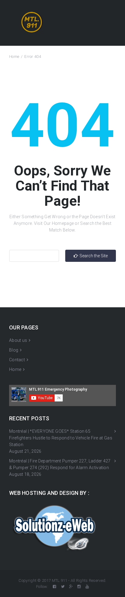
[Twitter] (63, 586)
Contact (17, 359)
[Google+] (71, 586)
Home (14, 56)
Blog (13, 350)
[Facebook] (54, 586)
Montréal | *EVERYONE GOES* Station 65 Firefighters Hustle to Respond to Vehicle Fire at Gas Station (60, 438)
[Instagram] (79, 586)
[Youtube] (87, 586)
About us (18, 340)
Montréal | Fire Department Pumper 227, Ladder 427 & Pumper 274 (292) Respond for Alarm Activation (60, 464)
